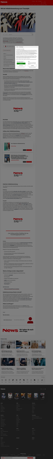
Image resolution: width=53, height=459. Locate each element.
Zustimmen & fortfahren (21, 63)
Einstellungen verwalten (21, 65)
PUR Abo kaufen (32, 65)
